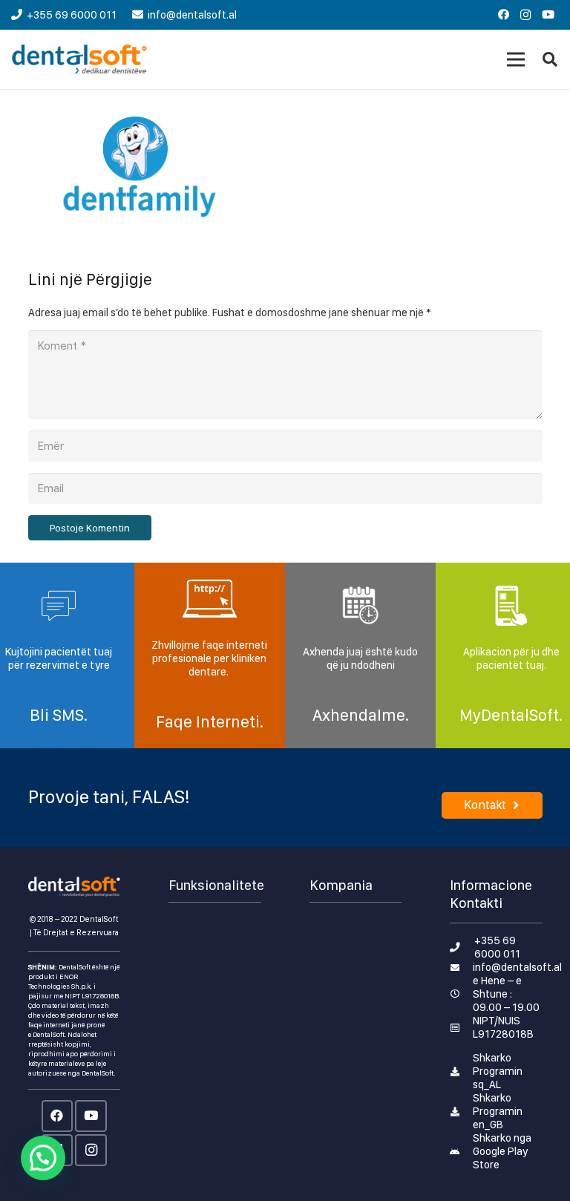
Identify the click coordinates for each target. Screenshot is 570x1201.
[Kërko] (550, 59)
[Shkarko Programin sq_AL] (461, 1071)
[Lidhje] (79, 59)
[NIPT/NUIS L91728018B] (461, 1027)
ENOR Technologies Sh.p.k (59, 981)
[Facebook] (503, 15)
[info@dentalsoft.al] (461, 967)
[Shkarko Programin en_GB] (461, 1111)
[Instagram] (525, 15)
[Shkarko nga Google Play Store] (461, 1151)
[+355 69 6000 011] (462, 947)
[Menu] (516, 59)
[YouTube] (548, 15)
